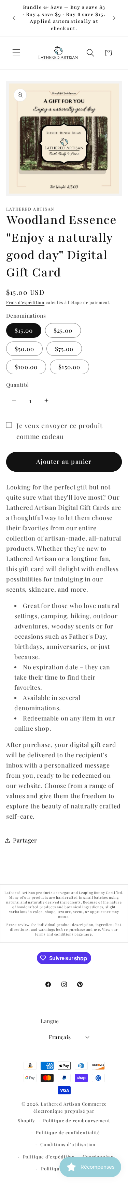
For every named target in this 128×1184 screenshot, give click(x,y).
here (88, 934)
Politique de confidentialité (68, 1132)
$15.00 (24, 330)
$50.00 (24, 348)
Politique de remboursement (76, 1120)
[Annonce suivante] (114, 18)
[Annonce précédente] (13, 18)
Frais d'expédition (25, 302)
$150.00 (69, 366)
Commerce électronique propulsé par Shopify (62, 1112)
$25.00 (63, 330)
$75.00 (64, 348)
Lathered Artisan (60, 1104)
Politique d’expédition (49, 1156)
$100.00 (26, 366)
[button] (17, 53)
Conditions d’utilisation (68, 1144)
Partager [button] (25, 840)
